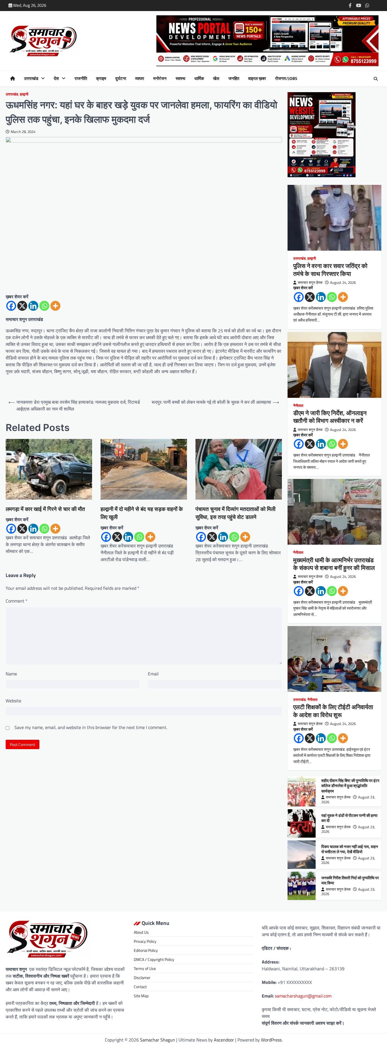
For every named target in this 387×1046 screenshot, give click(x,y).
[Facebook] (11, 306)
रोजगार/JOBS (286, 78)
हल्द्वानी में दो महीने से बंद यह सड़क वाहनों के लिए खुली (142, 513)
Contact (140, 987)
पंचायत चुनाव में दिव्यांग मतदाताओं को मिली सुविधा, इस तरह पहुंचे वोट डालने (235, 513)
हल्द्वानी (24, 94)
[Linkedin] (33, 306)
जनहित (233, 78)
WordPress (271, 1039)
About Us (141, 932)
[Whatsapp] (44, 306)
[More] (55, 306)
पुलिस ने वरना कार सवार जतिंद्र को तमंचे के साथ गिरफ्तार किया (330, 269)
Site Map (141, 996)
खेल (216, 78)
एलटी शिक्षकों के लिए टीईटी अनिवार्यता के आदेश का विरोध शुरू (333, 710)
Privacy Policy (145, 941)
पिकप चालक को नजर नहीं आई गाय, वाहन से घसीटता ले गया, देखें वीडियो (349, 849)
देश (56, 78)
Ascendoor (224, 1039)
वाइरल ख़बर (257, 78)
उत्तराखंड (31, 78)
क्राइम (101, 78)
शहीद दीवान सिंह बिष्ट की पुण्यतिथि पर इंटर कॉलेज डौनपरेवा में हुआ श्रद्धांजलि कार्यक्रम (350, 785)
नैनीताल (298, 405)
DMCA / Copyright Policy (154, 959)
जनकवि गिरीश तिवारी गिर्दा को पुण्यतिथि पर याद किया (350, 880)
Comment (16, 600)
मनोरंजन (160, 78)
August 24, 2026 (343, 282)
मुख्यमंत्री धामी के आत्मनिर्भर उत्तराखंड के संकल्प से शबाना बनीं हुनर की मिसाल (334, 563)
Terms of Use (145, 968)
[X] (22, 306)
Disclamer (142, 978)
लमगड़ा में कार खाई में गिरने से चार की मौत (45, 509)
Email (153, 673)
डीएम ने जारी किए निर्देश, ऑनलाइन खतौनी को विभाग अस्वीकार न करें (330, 416)
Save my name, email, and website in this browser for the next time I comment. (90, 727)
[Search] (375, 79)
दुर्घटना (120, 78)
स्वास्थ (180, 78)
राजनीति (81, 78)
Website (13, 700)
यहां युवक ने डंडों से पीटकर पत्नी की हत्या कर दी (349, 818)
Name (11, 673)
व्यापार (139, 78)
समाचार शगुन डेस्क (310, 282)
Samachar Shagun (157, 1039)
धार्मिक (199, 78)
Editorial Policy (146, 950)
